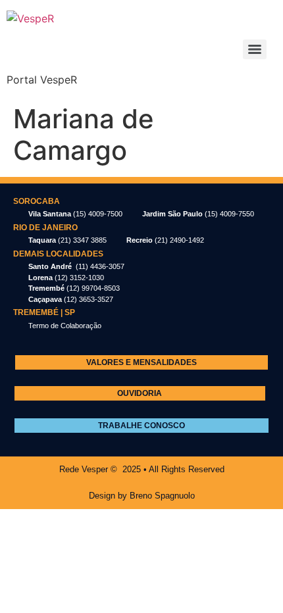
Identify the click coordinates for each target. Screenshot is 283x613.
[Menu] (255, 49)
